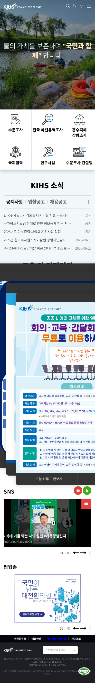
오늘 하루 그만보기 (49, 479)
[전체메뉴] (89, 6)
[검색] (68, 6)
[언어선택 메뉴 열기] (81, 6)
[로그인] (74, 6)
